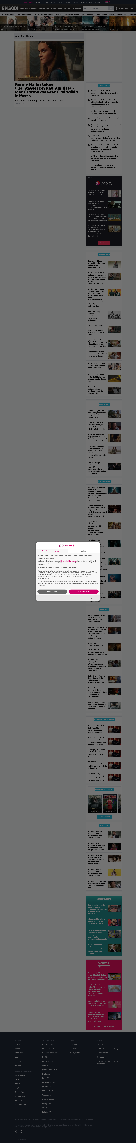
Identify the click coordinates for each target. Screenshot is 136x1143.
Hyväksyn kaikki (83, 591)
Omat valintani (52, 591)
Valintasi (84, 551)
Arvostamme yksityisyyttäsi (52, 551)
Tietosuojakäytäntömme (91, 598)
